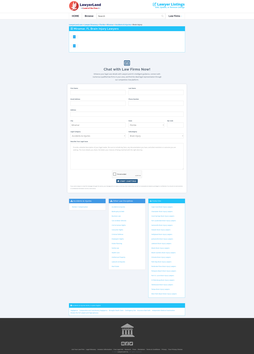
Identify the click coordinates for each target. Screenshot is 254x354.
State (130, 121)
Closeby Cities (156, 201)
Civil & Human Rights (119, 225)
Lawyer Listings (170, 4)
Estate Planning (117, 243)
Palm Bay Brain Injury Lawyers (161, 262)
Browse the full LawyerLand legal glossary (84, 313)
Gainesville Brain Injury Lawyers (162, 225)
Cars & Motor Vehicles (119, 221)
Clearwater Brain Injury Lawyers (162, 211)
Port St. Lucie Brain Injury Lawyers (162, 275)
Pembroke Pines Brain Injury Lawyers (163, 266)
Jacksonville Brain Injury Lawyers (162, 239)
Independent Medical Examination (163, 310)
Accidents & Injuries (123, 24)
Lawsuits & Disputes (118, 262)
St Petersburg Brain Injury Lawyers (162, 280)
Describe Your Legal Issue (79, 141)
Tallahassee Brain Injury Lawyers (162, 285)
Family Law (115, 248)
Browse (89, 16)
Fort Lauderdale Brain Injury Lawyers (163, 221)
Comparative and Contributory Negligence (93, 310)
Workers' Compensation (80, 207)
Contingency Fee (130, 310)
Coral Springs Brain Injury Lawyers (162, 216)
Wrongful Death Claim (116, 310)
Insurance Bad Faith (144, 310)
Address (73, 110)
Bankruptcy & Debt (118, 211)
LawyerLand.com (76, 24)
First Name (74, 88)
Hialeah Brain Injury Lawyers (160, 230)
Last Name (132, 88)
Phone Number (133, 99)
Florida (102, 24)
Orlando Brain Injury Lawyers (161, 257)
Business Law (116, 216)
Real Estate (115, 266)
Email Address (75, 99)
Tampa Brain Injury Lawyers (160, 289)
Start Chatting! (128, 181)
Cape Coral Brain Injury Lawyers (162, 207)
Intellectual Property (118, 257)
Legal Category (75, 132)
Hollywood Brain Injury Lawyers (161, 234)
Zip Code (170, 121)
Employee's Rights (118, 239)
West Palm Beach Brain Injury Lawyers (164, 294)
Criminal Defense (117, 234)
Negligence (74, 310)
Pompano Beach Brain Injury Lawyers (163, 271)
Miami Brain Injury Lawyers (160, 248)
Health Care (116, 253)
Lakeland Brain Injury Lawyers (161, 243)
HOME (75, 16)
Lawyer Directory (91, 24)
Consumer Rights (117, 230)
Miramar (110, 24)
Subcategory (132, 132)
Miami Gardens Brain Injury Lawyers (163, 253)
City (71, 121)
